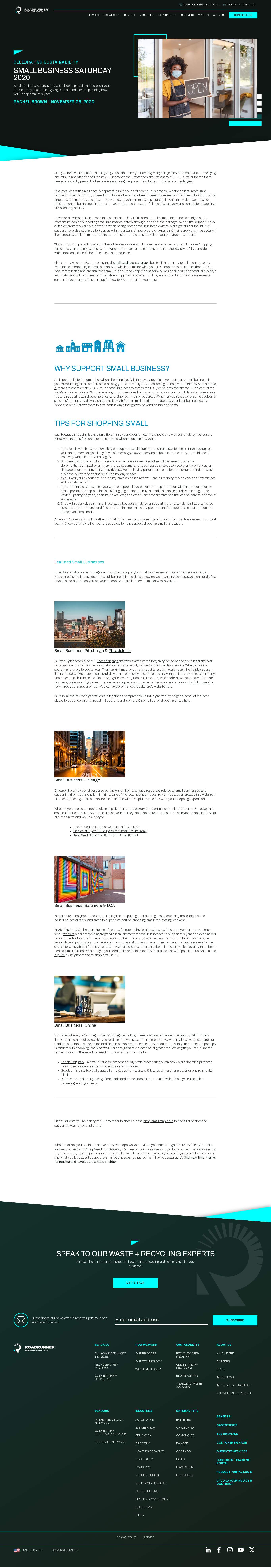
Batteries (183, 1419)
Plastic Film (184, 1467)
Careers (223, 1361)
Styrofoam (185, 1475)
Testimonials (227, 1433)
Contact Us (243, 15)
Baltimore (64, 916)
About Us (219, 15)
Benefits (130, 15)
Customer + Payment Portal (201, 4)
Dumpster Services (232, 1451)
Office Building (147, 1491)
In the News (225, 1377)
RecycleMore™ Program (106, 1366)
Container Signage (232, 1442)
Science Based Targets (234, 1393)
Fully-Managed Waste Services (110, 1355)
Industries (146, 15)
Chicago (60, 790)
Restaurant (145, 1506)
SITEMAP (148, 1537)
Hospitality (144, 1459)
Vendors (204, 15)
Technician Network (110, 1441)
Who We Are (225, 1353)
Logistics (143, 1467)
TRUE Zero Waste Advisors (189, 1385)
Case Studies (227, 1425)
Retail (140, 1514)
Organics (183, 1451)
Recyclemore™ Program (187, 1355)
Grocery (142, 1443)
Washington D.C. (69, 929)
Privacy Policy (127, 1537)
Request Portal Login (241, 4)
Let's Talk (135, 1283)
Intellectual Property (234, 1385)
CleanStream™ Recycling (106, 1377)
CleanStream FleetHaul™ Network (110, 1432)
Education (143, 1435)
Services (93, 15)
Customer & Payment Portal (233, 1462)
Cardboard (185, 1427)
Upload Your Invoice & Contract (234, 1482)
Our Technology (149, 1361)
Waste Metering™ (149, 1369)
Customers (187, 15)
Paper (180, 1459)
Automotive (145, 1419)
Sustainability (166, 15)
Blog (220, 1369)
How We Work (111, 15)
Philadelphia (120, 650)
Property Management (153, 1498)
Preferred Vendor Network (109, 1421)
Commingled (185, 1435)
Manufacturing (147, 1475)
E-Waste (182, 1443)
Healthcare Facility (150, 1451)
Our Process (146, 1353)
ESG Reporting (187, 1375)
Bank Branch (145, 1427)
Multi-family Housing (150, 1483)
